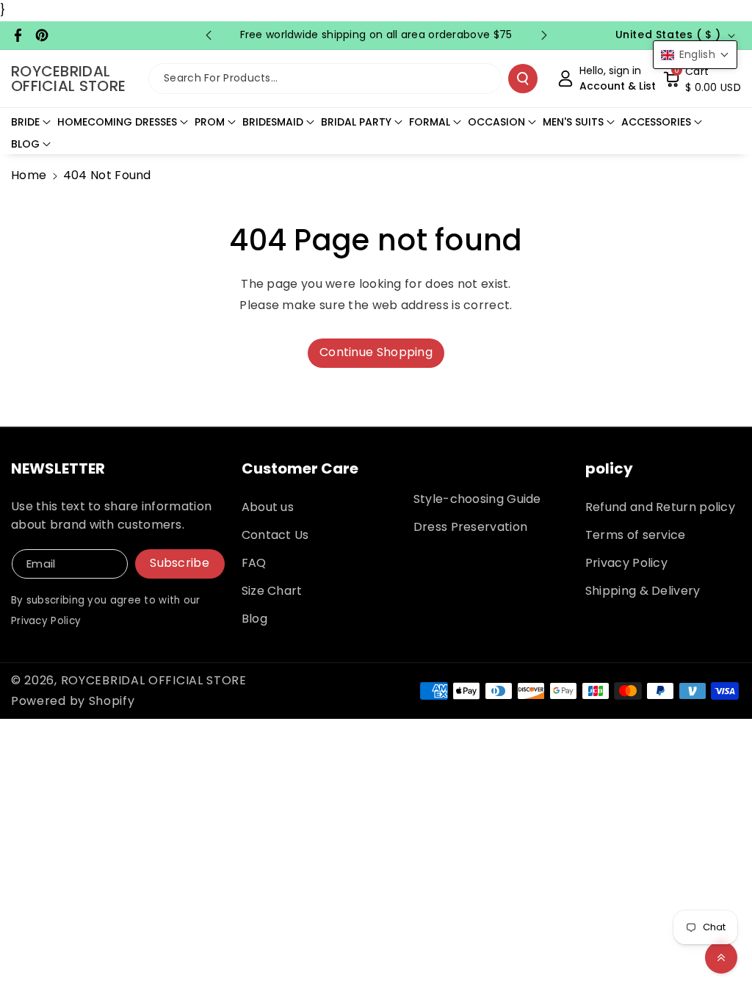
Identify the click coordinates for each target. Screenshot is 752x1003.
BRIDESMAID (272, 122)
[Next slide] (544, 35)
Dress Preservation (470, 526)
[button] (702, 78)
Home (28, 175)
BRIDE (25, 122)
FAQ (254, 562)
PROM (210, 122)
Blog (254, 618)
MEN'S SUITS (573, 122)
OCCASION (496, 122)
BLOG (25, 144)
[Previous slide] (208, 35)
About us (268, 507)
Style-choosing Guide (477, 498)
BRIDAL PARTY (356, 122)
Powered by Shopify (73, 700)
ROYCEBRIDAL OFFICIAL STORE (154, 680)
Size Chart (272, 590)
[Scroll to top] (721, 957)
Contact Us (275, 534)
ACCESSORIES (656, 122)
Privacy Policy (626, 562)
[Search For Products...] (523, 78)
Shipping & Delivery (643, 590)
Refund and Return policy (660, 507)
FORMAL (429, 122)
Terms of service (635, 534)
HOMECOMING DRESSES (117, 122)
